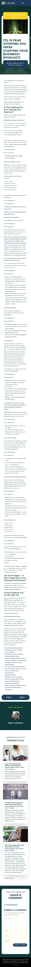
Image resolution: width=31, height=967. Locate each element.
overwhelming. (23, 537)
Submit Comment (20, 945)
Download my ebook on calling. (13, 156)
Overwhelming (9, 673)
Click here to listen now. (11, 613)
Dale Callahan (13, 63)
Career (7, 769)
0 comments (18, 65)
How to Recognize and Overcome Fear (16, 668)
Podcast (15, 16)
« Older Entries (8, 878)
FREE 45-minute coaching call (13, 677)
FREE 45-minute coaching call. (12, 600)
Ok (12, 964)
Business (9, 15)
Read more (16, 964)
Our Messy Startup (15, 589)
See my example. (10, 158)
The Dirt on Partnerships (11, 371)
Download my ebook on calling (13, 650)
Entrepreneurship (19, 15)
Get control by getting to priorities (15, 666)
